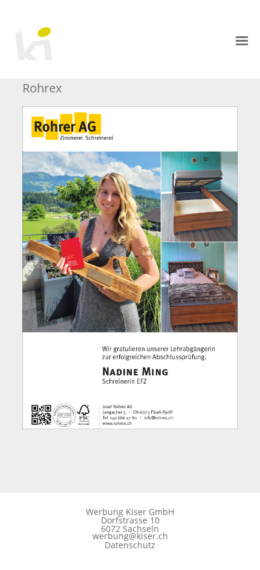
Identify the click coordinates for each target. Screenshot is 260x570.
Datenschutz (130, 545)
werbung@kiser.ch (130, 536)
